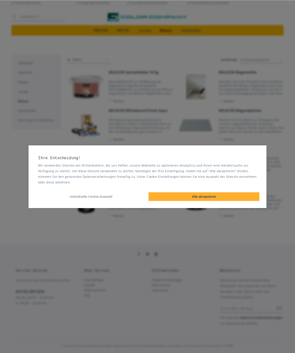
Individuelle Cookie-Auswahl (91, 196)
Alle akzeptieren (204, 196)
